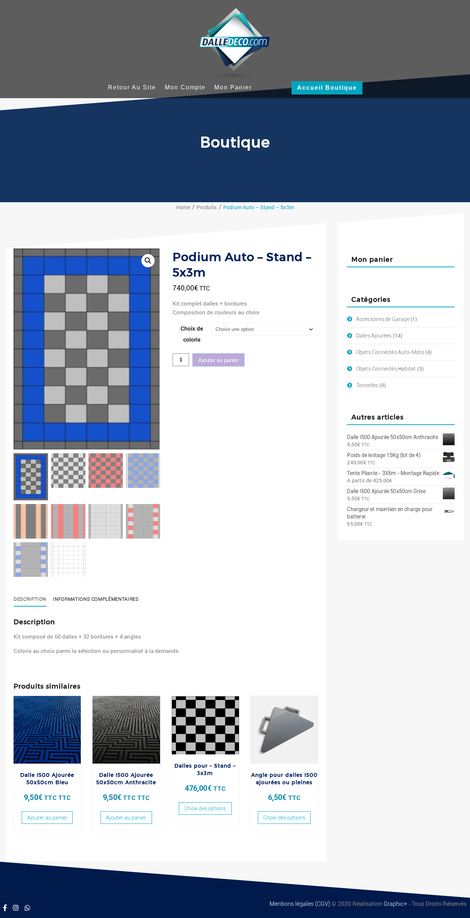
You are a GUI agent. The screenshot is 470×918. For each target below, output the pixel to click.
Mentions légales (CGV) (301, 903)
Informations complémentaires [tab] (95, 599)
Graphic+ (396, 903)
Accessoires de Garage (382, 319)
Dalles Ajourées (374, 336)
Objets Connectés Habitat (386, 369)
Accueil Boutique (327, 88)
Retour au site (132, 87)
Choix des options (205, 808)
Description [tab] (30, 599)
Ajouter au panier (218, 360)
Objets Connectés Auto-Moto (390, 352)
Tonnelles (367, 385)
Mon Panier (233, 87)
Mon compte (185, 87)
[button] (148, 260)
